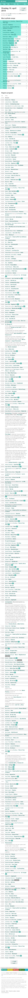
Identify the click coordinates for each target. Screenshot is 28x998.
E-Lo (7, 782)
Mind (16, 778)
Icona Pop (7, 500)
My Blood (16, 399)
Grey (16, 165)
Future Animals (8, 173)
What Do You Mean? (16, 571)
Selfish (20, 260)
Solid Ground (14, 732)
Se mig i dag (13, 714)
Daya (19, 320)
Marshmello (7, 254)
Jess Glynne (7, 271)
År (16, 4)
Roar (12, 710)
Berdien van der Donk (16, 327)
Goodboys (13, 21)
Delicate (13, 832)
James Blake (8, 944)
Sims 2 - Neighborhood (20, 654)
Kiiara (6, 379)
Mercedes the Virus (13, 729)
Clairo (6, 904)
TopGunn (7, 104)
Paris (12, 34)
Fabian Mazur (6, 83)
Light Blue (16, 464)
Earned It (14, 720)
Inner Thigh (14, 864)
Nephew (7, 519)
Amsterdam (12, 519)
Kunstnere (21, 4)
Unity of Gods (11, 296)
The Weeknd (8, 278)
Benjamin (12, 906)
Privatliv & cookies (12, 991)
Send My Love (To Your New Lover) (17, 226)
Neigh (6, 246)
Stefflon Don (10, 112)
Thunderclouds (11, 203)
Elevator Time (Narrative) (19, 666)
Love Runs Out (15, 250)
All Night (11, 765)
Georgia (7, 774)
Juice (9, 555)
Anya (6, 240)
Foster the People (9, 836)
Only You (7, 809)
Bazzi (6, 840)
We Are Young (22, 389)
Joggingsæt (11, 61)
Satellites (10, 262)
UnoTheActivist (17, 80)
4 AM (11, 151)
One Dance (21, 637)
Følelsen (10, 136)
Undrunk (10, 88)
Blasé (13, 902)
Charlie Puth (5, 69)
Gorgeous (12, 917)
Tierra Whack (8, 953)
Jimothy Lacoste (8, 860)
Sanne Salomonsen (9, 660)
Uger (6, 4)
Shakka (6, 911)
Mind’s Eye (14, 915)
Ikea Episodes (12, 209)
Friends (19, 254)
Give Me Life (10, 71)
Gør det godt (13, 284)
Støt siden (3, 991)
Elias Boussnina (6, 80)
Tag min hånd (16, 161)
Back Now (12, 942)
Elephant (14, 353)
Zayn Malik (7, 155)
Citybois (4, 30)
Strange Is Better (13, 895)
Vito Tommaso (8, 628)
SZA (14, 217)
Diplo (9, 676)
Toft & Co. (7, 687)
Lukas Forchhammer (18, 822)
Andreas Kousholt (13, 462)
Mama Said (15, 102)
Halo (11, 181)
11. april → (23, 10)
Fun (6, 389)
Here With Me (23, 718)
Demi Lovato (15, 74)
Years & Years (8, 477)
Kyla (17, 637)
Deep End (12, 856)
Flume (6, 306)
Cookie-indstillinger (5, 992)
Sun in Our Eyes (14, 676)
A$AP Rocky (18, 468)
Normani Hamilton (18, 504)
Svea (12, 38)
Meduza (4, 21)
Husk (10, 115)
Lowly (6, 891)
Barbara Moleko (8, 161)
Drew (4, 78)
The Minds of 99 (8, 268)
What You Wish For (13, 47)
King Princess (8, 314)
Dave (6, 919)
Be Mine (13, 938)
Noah (6, 792)
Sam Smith (14, 134)
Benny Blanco (8, 223)
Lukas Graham (8, 102)
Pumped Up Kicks (18, 836)
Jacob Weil (21, 462)
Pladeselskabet (8, 842)
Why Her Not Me (15, 308)
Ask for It (15, 292)
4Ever (10, 904)
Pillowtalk (13, 155)
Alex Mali (7, 906)
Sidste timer (11, 349)
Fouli (6, 579)
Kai (13, 306)
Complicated (17, 38)
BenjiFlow (7, 856)
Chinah (4, 71)
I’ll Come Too (15, 944)
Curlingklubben (8, 602)
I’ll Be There (14, 271)
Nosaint (6, 221)
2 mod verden (16, 365)
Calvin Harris (5, 63)
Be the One (12, 680)
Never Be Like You (19, 306)
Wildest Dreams (14, 407)
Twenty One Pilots (9, 399)
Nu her (10, 583)
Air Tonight (23, 275)
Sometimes (12, 957)
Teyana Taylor (8, 929)
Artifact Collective (9, 464)
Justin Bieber (8, 357)
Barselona (5, 40)
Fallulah (4, 85)
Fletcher (5, 88)
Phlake (6, 209)
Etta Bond (7, 942)
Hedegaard (7, 822)
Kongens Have (13, 650)
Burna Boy (14, 919)
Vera (9, 34)
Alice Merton (8, 536)
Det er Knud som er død (18, 268)
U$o (13, 298)
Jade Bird (7, 280)
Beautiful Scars (14, 169)
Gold (10, 379)
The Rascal (11, 498)
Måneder (11, 4)
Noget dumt (11, 630)
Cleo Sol (16, 260)
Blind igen (13, 385)
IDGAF (11, 786)
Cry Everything (20, 868)
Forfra (12, 177)
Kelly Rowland (18, 515)
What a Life (13, 45)
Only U (9, 144)
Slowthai (7, 917)
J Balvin (23, 223)
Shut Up (12, 585)
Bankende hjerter (12, 40)
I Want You (10, 242)
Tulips (12, 508)
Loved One (11, 183)
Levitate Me (12, 149)
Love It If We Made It (15, 746)
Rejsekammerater (22, 936)
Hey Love (12, 493)
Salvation (10, 393)
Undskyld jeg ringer (14, 104)
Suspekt (7, 678)
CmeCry (10, 246)
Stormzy (7, 585)
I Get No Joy (13, 280)
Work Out (15, 67)
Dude (9, 884)
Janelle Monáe (14, 389)
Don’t (12, 739)
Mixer (13, 880)
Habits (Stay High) (14, 668)
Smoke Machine (12, 581)
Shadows (10, 24)
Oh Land (7, 547)
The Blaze (7, 870)
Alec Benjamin (8, 481)
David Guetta (8, 515)
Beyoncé (7, 181)
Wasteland (14, 953)
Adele (6, 110)
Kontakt (18, 991)
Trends (3, 1)
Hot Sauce (10, 59)
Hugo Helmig (8, 248)
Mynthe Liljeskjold (12, 347)
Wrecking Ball (14, 244)
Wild (13, 248)
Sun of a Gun (13, 784)
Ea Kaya (7, 151)
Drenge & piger (14, 927)
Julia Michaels (18, 643)
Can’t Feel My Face (16, 278)
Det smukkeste (12, 185)
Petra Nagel (19, 414)
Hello (10, 110)
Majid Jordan (15, 563)
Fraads (6, 147)
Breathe (19, 401)
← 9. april (23, 8)
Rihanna (7, 375)
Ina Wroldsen (8, 391)
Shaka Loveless (8, 365)
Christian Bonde (12, 624)
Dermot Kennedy (8, 491)
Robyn (6, 234)
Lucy (11, 171)
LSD (6, 203)
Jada (6, 381)
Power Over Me (17, 491)
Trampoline (11, 567)
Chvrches (17, 718)
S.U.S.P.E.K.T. (13, 678)
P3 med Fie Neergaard (10, 541)
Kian (6, 359)
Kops (6, 183)
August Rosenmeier (16, 341)
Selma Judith (8, 864)
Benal (6, 583)
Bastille (12, 818)
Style (12, 167)
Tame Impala (20, 807)
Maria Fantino (21, 624)
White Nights (13, 547)
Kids (10, 830)
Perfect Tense (13, 595)
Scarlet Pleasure (6, 45)
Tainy (13, 223)
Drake (6, 563)
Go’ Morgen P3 (8, 324)
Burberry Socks (16, 860)
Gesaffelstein (8, 474)
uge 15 (9, 15)
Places (12, 870)
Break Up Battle (12, 240)
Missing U (11, 234)
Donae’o (5, 76)
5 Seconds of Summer (10, 513)
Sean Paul (16, 112)
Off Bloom (7, 397)
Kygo (6, 211)
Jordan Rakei (8, 915)
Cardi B (4, 65)
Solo (20, 74)
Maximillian (7, 169)
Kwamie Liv (7, 286)
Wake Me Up (11, 575)
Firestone (21, 211)
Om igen (13, 724)
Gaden (9, 579)
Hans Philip (5, 43)
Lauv (4, 57)
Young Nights (11, 55)
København (14, 528)
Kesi (6, 136)
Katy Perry (7, 710)
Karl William (7, 177)
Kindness (7, 868)
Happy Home (8, 824)
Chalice (16, 76)
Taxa (16, 660)
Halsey (19, 201)
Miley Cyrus (7, 244)
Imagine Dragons (9, 794)
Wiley (6, 112)
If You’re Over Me (16, 477)
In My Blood (15, 140)
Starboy (22, 803)
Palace (12, 532)
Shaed (6, 567)
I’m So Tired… (15, 57)
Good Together (16, 551)
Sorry (13, 357)
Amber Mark (7, 880)
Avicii (6, 575)
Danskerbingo (8, 413)
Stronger (13, 684)
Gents (6, 581)
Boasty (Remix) (11, 113)
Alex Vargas (5, 47)
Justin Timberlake (9, 664)
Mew (6, 262)
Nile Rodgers (16, 369)
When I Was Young (12, 373)
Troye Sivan (8, 57)
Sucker (12, 32)
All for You (14, 591)
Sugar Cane (12, 911)
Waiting (10, 359)
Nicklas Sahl (7, 100)
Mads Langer (8, 125)
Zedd (6, 165)
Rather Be (23, 411)
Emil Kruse (5, 51)
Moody (6, 207)
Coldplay (7, 130)
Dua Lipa (14, 543)
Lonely (10, 381)
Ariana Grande (6, 26)
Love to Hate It (13, 397)
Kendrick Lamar (8, 217)
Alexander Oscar (6, 38)
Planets (13, 100)
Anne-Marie (13, 254)
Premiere (7, 656)
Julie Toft (17, 704)
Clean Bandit (5, 74)
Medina (6, 185)
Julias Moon (7, 532)
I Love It (21, 500)
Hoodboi (15, 401)
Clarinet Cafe (13, 682)
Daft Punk (7, 369)
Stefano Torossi (16, 628)
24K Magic (13, 258)
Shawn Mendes (8, 140)
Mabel (6, 191)
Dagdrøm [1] (12, 43)
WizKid (13, 637)
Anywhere (12, 811)
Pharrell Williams (8, 193)
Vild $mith (7, 284)
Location (19, 919)
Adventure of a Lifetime (15, 130)
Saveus (6, 149)
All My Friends (14, 641)
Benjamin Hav (15, 51)
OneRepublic (8, 250)
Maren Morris (11, 165)
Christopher (7, 195)
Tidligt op (10, 767)
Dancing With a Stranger (10, 506)
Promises (20, 134)
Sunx (6, 884)
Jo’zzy (25, 780)
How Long (11, 69)
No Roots (14, 536)
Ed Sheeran (7, 739)
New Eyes (13, 626)
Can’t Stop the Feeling (19, 664)
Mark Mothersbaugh (9, 654)
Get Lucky (12, 371)
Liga (6, 753)
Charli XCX (16, 500)
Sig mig (9, 30)
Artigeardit (5, 61)
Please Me (15, 65)
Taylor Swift (7, 167)
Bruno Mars (9, 65)
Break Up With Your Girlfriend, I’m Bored (11, 27)
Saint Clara (5, 36)
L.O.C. (6, 115)
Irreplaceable (13, 652)
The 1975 (7, 746)
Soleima (7, 401)
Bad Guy (11, 49)
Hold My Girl (14, 561)
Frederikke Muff (12, 762)
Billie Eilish (5, 49)
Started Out (12, 774)
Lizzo (6, 555)
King (6, 144)
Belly (12, 76)
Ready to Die (12, 658)
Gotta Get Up (12, 207)
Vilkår (7, 991)
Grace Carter (8, 308)
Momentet (17, 298)
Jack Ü (6, 778)
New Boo (13, 286)
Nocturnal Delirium (14, 221)
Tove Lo (7, 668)
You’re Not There (16, 232)
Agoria (6, 902)
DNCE (6, 726)
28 (6, 78)
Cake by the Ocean (13, 726)
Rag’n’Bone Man (13, 63)
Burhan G (7, 171)
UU (6, 22)
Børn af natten (13, 788)
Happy (14, 193)
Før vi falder (11, 792)
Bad (12, 195)
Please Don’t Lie (15, 466)
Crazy (10, 36)
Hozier (6, 521)
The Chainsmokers (9, 201)
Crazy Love (15, 173)
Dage (2, 4)
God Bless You (10, 85)
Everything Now (15, 288)
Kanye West (7, 684)
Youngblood (19, 878)
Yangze (6, 957)
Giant (19, 63)
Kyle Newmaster (8, 666)
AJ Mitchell (7, 641)
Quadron (7, 493)
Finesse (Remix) (22, 708)
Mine (10, 840)
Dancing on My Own (13, 487)
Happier (17, 818)
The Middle (20, 165)
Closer (23, 201)
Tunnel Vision (15, 485)
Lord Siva (5, 34)
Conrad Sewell (15, 211)
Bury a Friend (14, 534)
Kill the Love (12, 290)
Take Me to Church (13, 521)
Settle (19, 83)
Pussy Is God (15, 314)
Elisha (6, 765)
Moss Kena (7, 938)
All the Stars (19, 217)
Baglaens (11, 891)
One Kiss (19, 543)
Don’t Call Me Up (13, 191)
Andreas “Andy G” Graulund (11, 972)
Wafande (7, 714)
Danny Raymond (17, 697)
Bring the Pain (6, 81)
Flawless (14, 125)
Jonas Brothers (6, 32)
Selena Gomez (17, 223)
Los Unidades (8, 780)
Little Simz (7, 260)
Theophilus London (9, 807)
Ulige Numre (8, 528)
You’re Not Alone (20, 902)
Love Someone (16, 573)
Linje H (12, 205)
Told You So (14, 820)
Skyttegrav (11, 312)
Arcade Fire (7, 288)
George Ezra (8, 561)
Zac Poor (15, 83)
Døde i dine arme (13, 147)
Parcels (6, 361)
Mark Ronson (8, 121)
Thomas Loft (20, 762)
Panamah (7, 788)
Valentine (18, 513)
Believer (15, 794)
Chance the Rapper (7, 67)
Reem (6, 290)
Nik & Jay (5, 59)
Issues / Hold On (16, 929)
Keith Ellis (7, 682)
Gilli (6, 767)
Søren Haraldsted (18, 333)
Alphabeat (5, 24)
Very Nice (22, 628)
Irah (6, 296)
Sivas (6, 349)
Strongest (14, 391)
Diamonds (12, 375)
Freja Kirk (5, 55)
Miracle (12, 866)
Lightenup (11, 361)
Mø (6, 242)
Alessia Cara (18, 481)
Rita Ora (7, 811)
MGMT (6, 830)
